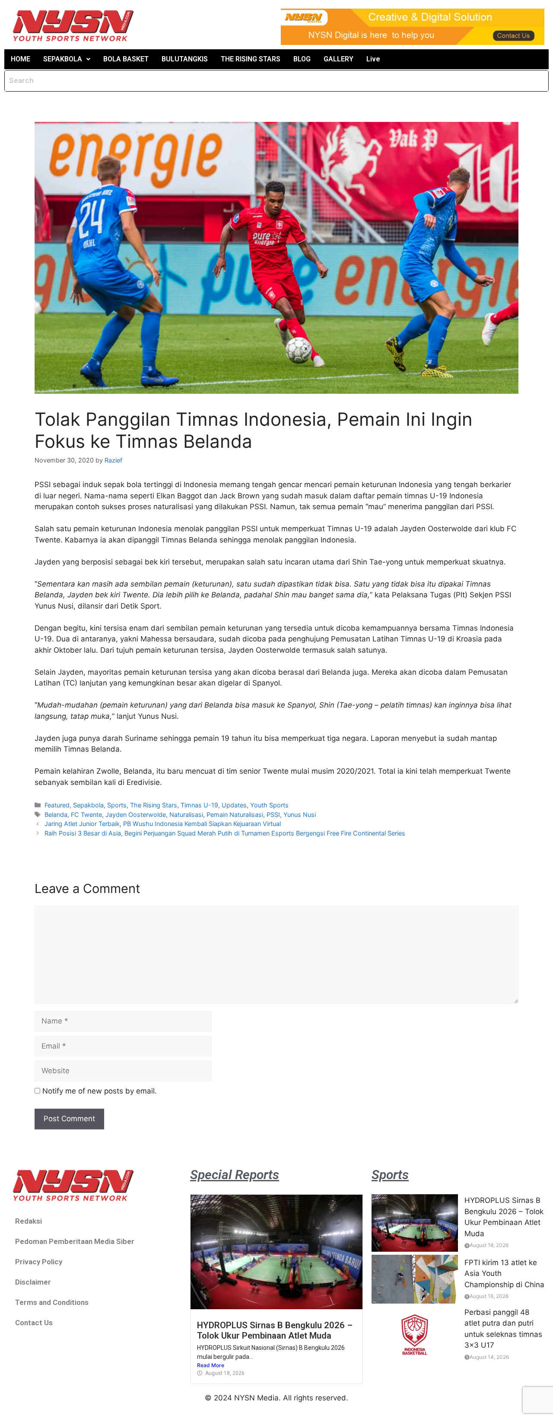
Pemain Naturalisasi (235, 814)
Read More (210, 1365)
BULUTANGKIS (185, 59)
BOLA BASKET (126, 59)
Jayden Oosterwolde (135, 814)
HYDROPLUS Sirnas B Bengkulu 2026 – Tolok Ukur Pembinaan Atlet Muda (275, 1330)
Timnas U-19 (199, 805)
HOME (20, 59)
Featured (57, 805)
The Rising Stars (153, 805)
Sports (117, 805)
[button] (67, 59)
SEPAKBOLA (62, 59)
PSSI (273, 814)
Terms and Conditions (52, 1302)
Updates (234, 805)
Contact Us (34, 1322)
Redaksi (28, 1221)
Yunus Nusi (299, 814)
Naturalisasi (186, 814)
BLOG (302, 59)
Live (373, 59)
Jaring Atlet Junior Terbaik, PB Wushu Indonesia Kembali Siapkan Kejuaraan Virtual (162, 823)
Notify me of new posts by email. (99, 1091)
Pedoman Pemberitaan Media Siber (74, 1241)
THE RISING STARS (250, 59)
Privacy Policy (38, 1261)
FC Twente (86, 814)
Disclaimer (33, 1282)
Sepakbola (88, 805)
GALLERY (338, 59)
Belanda (55, 814)
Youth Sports (269, 805)
